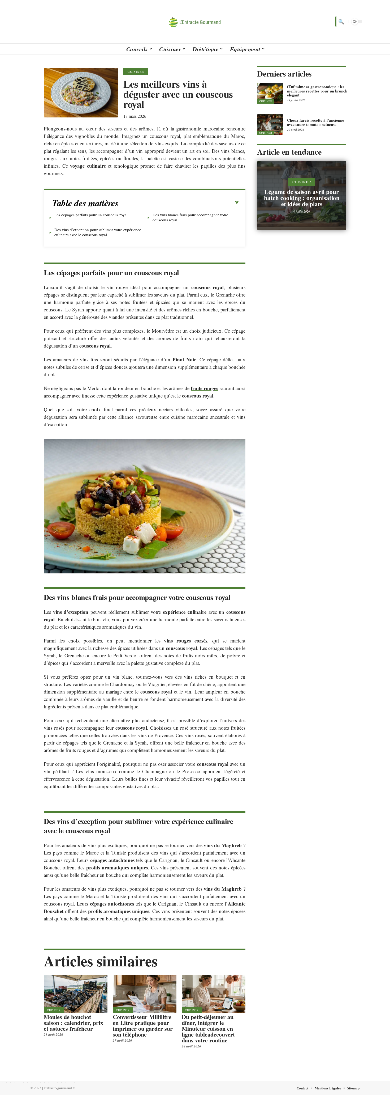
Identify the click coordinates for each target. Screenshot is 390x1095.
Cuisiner (136, 71)
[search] (340, 21)
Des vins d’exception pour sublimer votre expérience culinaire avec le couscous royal (97, 232)
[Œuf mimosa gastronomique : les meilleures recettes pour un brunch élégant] (270, 93)
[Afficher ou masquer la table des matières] (179, 203)
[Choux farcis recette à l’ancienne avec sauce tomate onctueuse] (270, 124)
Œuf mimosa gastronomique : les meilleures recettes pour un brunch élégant (317, 91)
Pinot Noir (184, 359)
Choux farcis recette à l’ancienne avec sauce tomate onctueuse (315, 122)
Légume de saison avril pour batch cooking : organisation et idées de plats (302, 197)
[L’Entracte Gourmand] (195, 21)
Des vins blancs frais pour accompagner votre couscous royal (190, 217)
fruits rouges (204, 388)
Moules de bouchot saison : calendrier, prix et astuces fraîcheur (73, 1022)
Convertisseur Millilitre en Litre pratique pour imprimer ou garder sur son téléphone (143, 1025)
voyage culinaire (88, 165)
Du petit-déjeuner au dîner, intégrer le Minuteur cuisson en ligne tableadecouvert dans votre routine (208, 1028)
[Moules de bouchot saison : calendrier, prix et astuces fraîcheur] (75, 994)
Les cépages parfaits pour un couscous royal (91, 214)
